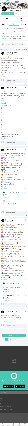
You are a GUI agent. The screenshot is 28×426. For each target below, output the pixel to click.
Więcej (25, 425)
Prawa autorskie (4, 404)
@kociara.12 (4, 103)
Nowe (3, 425)
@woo (7, 227)
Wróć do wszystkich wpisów (21, 49)
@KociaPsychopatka (6, 105)
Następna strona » (14, 336)
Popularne (8, 425)
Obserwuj (8, 13)
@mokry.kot (4, 102)
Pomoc (2, 398)
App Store (21, 386)
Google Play (10, 386)
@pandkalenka (10, 184)
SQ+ (17, 1)
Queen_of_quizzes (11, 53)
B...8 (7, 201)
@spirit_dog (4, 98)
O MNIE (23, 24)
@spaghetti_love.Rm (8, 287)
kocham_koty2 (9, 295)
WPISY (14, 24)
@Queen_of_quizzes (8, 203)
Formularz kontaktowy (6, 409)
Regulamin (3, 401)
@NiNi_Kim (6, 195)
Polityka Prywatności (5, 406)
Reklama (6, 392)
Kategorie (14, 425)
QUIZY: (5, 24)
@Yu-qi (3, 100)
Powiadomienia (19, 425)
